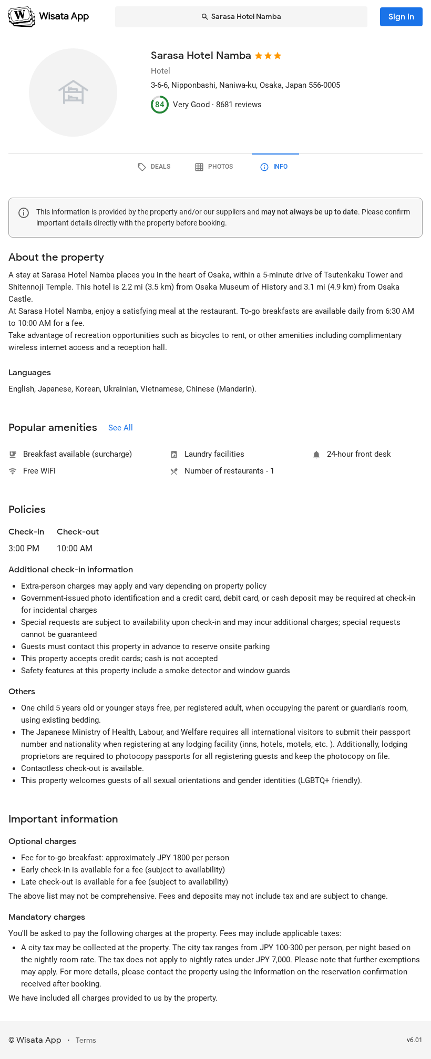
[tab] (155, 167)
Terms (86, 1040)
